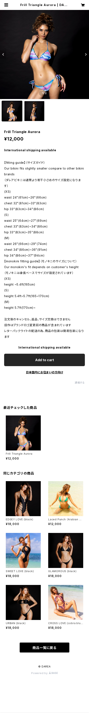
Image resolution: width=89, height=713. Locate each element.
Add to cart (44, 360)
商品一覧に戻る (44, 648)
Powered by (40, 673)
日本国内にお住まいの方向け (44, 372)
